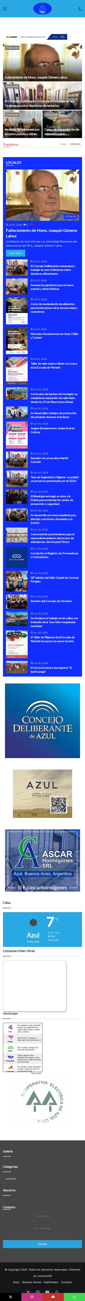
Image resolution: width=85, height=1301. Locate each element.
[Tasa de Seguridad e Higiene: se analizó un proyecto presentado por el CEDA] (17, 478)
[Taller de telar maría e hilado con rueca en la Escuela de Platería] (17, 371)
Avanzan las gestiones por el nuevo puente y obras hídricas (22, 133)
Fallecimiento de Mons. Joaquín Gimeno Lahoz (36, 77)
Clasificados (50, 1282)
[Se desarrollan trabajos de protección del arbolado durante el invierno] (17, 412)
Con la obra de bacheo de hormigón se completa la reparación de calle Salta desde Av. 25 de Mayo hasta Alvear (54, 397)
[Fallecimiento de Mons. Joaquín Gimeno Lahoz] (42, 62)
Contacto (9, 1207)
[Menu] (5, 10)
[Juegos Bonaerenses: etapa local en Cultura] (17, 435)
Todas (63, 144)
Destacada (12, 47)
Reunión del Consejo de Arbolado (51, 601)
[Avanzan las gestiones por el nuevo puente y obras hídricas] (22, 124)
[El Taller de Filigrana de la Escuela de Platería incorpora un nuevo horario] (17, 644)
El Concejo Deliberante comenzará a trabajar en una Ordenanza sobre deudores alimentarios (53, 269)
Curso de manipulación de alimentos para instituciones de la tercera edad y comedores (54, 307)
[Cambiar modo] (80, 10)
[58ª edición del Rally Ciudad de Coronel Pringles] (17, 581)
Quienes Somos (32, 1282)
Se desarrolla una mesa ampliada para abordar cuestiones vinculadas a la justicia (53, 518)
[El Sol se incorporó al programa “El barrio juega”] (17, 667)
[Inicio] (42, 9)
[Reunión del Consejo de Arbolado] (17, 601)
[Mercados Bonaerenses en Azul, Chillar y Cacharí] (17, 340)
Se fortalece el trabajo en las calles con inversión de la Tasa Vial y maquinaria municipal (54, 621)
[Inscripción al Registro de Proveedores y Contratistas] (17, 557)
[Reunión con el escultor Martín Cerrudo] (17, 459)
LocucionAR (44, 1275)
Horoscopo (36, 1073)
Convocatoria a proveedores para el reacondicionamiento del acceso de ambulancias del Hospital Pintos (52, 537)
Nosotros (9, 1190)
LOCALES (75, 144)
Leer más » (15, 253)
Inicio (16, 1282)
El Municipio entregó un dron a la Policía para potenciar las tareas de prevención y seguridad (52, 499)
